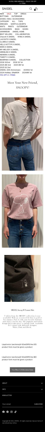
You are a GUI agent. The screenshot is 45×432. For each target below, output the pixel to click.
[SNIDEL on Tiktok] (15, 412)
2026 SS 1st (18, 62)
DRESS (23, 14)
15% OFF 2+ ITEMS (7, 75)
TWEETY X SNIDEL (7, 57)
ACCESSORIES (6, 29)
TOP (16, 14)
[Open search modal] (30, 8)
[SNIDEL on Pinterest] (7, 412)
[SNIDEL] (7, 9)
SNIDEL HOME (18, 32)
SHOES (25, 29)
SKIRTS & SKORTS (18, 24)
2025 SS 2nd (5, 67)
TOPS (20, 21)
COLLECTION (24, 60)
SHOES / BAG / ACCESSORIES (12, 19)
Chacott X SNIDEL (7, 37)
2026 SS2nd (5, 62)
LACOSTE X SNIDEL (8, 39)
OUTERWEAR (17, 16)
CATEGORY (4, 21)
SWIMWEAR (5, 32)
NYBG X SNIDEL (24, 37)
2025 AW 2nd (5, 65)
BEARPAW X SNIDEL (8, 60)
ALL (13, 21)
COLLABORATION (22, 34)
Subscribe (38, 404)
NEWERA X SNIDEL (7, 55)
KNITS (2, 26)
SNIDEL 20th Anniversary (10, 70)
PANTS (11, 26)
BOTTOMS (4, 16)
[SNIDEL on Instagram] (11, 412)
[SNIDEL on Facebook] (3, 412)
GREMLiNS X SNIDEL (8, 52)
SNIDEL (16, 421)
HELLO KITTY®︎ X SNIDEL (10, 44)
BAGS (17, 29)
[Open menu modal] (41, 8)
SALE (9, 14)
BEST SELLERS (6, 34)
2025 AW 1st (19, 65)
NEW (2, 14)
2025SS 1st (28, 70)
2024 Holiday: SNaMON (9, 73)
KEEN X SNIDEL (6, 47)
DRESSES (4, 24)
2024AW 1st (27, 73)
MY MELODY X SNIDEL (9, 50)
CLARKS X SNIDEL (7, 42)
